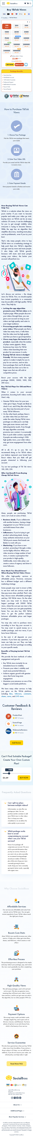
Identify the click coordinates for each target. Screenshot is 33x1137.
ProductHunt (17, 715)
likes (11, 694)
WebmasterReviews (20, 730)
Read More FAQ (16, 1064)
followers (18, 694)
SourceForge (17, 722)
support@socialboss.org (14, 1090)
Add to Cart (19, 64)
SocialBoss (5, 17)
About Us (16, 1105)
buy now (10, 64)
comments (27, 694)
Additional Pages (16, 1111)
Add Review (16, 743)
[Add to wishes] (26, 64)
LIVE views (20, 696)
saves (9, 696)
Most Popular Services (16, 1117)
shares (3, 696)
